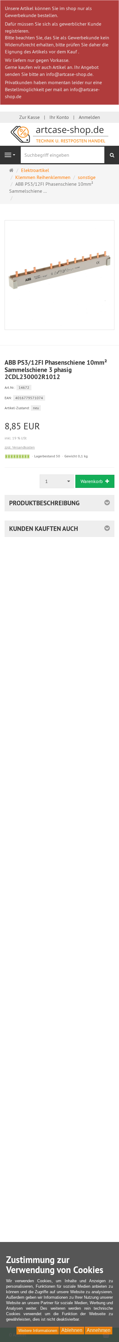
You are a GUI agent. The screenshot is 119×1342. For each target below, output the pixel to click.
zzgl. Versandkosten (20, 447)
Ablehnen (71, 1330)
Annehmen (98, 1330)
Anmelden (89, 117)
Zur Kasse (29, 117)
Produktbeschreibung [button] (44, 503)
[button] (59, 529)
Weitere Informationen (37, 1330)
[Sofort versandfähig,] (17, 456)
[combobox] (57, 481)
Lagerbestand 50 (47, 456)
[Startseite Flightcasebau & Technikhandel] (59, 134)
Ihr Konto (59, 117)
